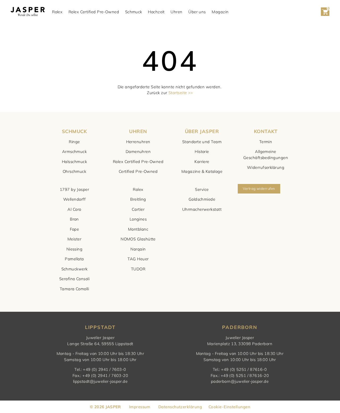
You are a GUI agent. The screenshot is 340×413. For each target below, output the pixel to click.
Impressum (139, 406)
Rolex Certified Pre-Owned (94, 11)
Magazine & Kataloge (202, 171)
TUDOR (138, 268)
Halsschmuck (74, 161)
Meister (74, 238)
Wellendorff (74, 199)
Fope (74, 229)
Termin (265, 141)
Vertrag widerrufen (259, 188)
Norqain (138, 249)
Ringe (74, 141)
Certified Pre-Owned (138, 171)
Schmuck (133, 11)
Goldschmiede (202, 199)
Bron (74, 219)
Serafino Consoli (74, 278)
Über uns (197, 11)
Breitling (138, 199)
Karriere (201, 161)
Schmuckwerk (74, 268)
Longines (138, 219)
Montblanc (138, 229)
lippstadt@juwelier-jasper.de (100, 381)
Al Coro (74, 209)
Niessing (74, 249)
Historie (202, 151)
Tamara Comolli (74, 288)
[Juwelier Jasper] (28, 12)
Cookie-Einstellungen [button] (229, 406)
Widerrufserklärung (265, 167)
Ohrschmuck (74, 171)
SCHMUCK (74, 131)
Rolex (57, 11)
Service (202, 189)
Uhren (176, 11)
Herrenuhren (138, 141)
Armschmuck (74, 151)
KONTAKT (265, 131)
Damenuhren (138, 151)
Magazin (220, 11)
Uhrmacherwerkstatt (202, 209)
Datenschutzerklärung (180, 406)
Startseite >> (180, 92)
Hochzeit (156, 11)
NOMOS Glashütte (138, 238)
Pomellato (74, 258)
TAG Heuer (138, 258)
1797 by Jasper (74, 189)
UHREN (138, 131)
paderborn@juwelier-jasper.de (240, 381)
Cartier (138, 209)
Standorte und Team (202, 141)
